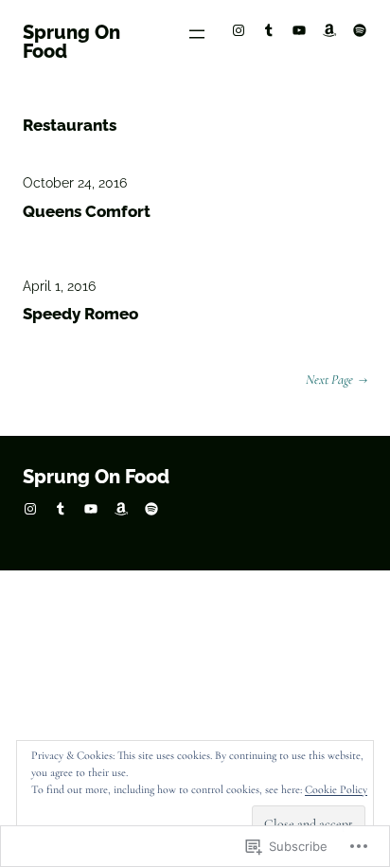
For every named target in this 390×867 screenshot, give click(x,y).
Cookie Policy (336, 789)
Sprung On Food (71, 42)
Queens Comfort (87, 211)
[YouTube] (299, 30)
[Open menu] (197, 34)
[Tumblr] (268, 30)
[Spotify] (359, 30)
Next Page (336, 379)
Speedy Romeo (80, 313)
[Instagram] (238, 30)
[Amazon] (329, 30)
